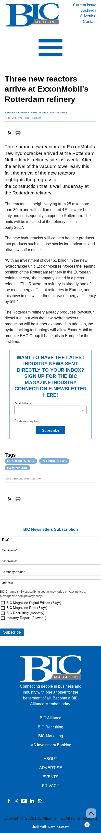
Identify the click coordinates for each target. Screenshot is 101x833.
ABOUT (50, 759)
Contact (89, 21)
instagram (40, 801)
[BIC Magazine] (32, 26)
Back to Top (91, 813)
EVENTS (50, 777)
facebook (9, 801)
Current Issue (84, 5)
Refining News (54, 461)
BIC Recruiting (50, 727)
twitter (16, 801)
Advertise (88, 16)
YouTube (24, 801)
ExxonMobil (17, 468)
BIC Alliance (50, 718)
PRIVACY (50, 786)
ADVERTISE (50, 768)
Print (18, 133)
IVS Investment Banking (50, 745)
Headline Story (21, 461)
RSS (10, 133)
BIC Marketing (50, 736)
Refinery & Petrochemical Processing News (36, 112)
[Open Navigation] (50, 49)
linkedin (32, 801)
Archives (88, 10)
